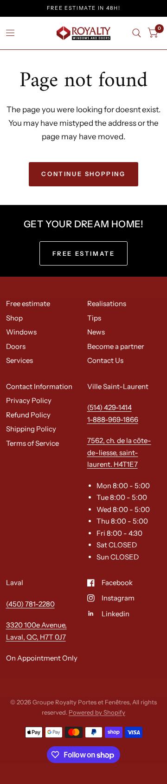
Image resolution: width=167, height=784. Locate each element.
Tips (94, 318)
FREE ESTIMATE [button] (83, 253)
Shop (14, 318)
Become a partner (115, 346)
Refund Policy (28, 414)
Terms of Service (32, 443)
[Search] (136, 33)
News (96, 331)
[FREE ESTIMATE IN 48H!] (84, 8)
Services (19, 360)
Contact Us (105, 360)
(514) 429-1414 (109, 407)
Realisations (106, 303)
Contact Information (39, 386)
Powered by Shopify (97, 712)
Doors (16, 346)
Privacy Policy (28, 400)
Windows (21, 331)
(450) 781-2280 (30, 604)
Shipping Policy (31, 428)
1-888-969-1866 (112, 419)
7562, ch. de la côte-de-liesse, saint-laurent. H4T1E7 (119, 452)
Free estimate (28, 303)
